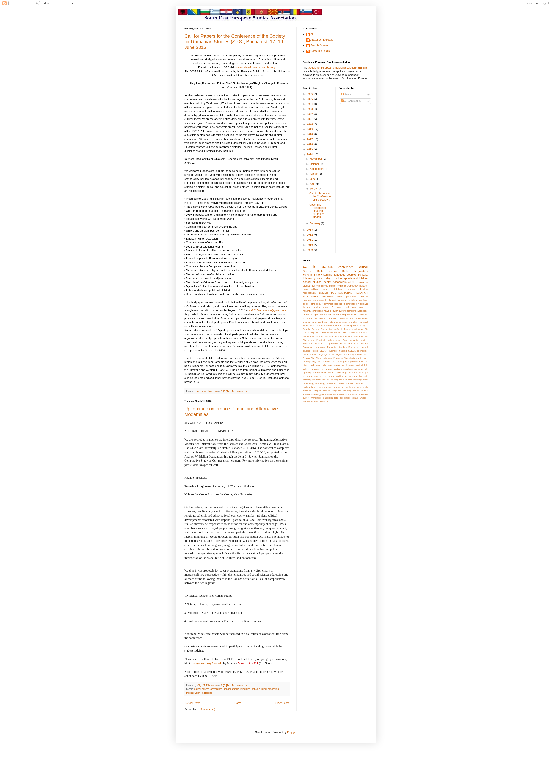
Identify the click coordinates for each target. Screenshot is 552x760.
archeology (352, 285)
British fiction (328, 322)
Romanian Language (314, 347)
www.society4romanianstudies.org (255, 67)
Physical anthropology (328, 340)
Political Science (194, 692)
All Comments (352, 101)
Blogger (291, 732)
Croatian (328, 325)
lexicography (351, 376)
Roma (343, 343)
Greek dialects (328, 329)
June (313, 179)
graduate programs (322, 369)
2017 (310, 139)
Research (307, 343)
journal (316, 372)
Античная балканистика (315, 401)
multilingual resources (341, 379)
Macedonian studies (313, 336)
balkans (363, 285)
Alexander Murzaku (321, 39)
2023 (310, 109)
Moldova (329, 336)
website (364, 398)
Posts (347, 94)
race (343, 387)
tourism (353, 394)
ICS (366, 329)
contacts (335, 361)
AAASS (354, 314)
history (318, 274)
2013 (310, 229)
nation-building (259, 689)
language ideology (358, 372)
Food (355, 325)
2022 (310, 114)
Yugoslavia (349, 358)
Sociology (351, 354)
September (316, 168)
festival (359, 365)
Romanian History (358, 343)
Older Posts (282, 703)
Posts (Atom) (207, 709)
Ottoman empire (359, 336)
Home (238, 703)
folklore (363, 278)
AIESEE (352, 282)
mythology (320, 383)
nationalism (273, 689)
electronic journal (331, 365)
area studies (323, 361)
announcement (310, 300)
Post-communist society (355, 340)
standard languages (357, 311)
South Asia (362, 354)
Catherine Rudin (320, 51)
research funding (358, 289)
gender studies (231, 689)
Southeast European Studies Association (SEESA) (337, 67)
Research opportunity (326, 343)
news (326, 311)
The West (316, 358)
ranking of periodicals (357, 387)
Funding (308, 274)
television (345, 394)
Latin (344, 333)
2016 (310, 144)
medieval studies (320, 379)
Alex (313, 34)
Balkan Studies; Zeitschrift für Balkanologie (343, 318)
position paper (333, 387)
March (314, 189)
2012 (310, 234)
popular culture (338, 311)
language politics (334, 376)
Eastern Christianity (342, 325)
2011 (310, 239)
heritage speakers (343, 369)
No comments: (240, 391)
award (322, 300)
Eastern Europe (320, 285)
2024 (310, 104)
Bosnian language (312, 322)
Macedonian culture (358, 333)
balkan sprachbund (346, 278)
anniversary (362, 358)
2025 (310, 99)
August (314, 173)
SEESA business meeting (333, 351)
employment (348, 365)
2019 (310, 129)
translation (316, 398)
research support (312, 390)
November (316, 158)
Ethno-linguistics (312, 278)
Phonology (308, 340)
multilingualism (360, 379)
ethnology (316, 303)
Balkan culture (328, 271)
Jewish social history (329, 333)
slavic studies (360, 390)
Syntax (306, 358)
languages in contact (357, 303)
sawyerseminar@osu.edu (207, 663)
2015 (310, 149)
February (315, 223)
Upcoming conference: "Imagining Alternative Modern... (317, 211)
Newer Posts (192, 703)
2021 (310, 119)
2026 (310, 93)
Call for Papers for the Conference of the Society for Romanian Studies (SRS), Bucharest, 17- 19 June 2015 (234, 41)
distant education (312, 365)
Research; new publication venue (345, 296)
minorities (245, 689)
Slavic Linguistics (336, 354)
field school (339, 303)
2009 (310, 249)
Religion (208, 692)
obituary (321, 387)
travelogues (343, 314)
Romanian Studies (337, 347)
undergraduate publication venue (340, 398)
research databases (332, 289)
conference (216, 689)
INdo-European (310, 333)
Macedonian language (315, 292)
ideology (358, 369)
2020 (310, 124)
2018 (310, 134)
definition (363, 361)
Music (332, 285)
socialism (307, 394)
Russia (315, 351)
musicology (308, 383)
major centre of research (329, 307)
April (313, 183)
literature (307, 307)
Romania (341, 285)
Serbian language (318, 354)
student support (311, 314)
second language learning (337, 390)
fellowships (327, 303)
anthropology (309, 361)
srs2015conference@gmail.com (267, 310)
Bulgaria (363, 274)
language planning (313, 376)
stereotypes (318, 394)
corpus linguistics (349, 361)
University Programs (333, 358)
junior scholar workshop (333, 372)
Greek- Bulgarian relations (349, 329)
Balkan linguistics (355, 271)
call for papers (201, 689)
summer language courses (339, 274)
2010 (310, 244)
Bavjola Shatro (319, 45)
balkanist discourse (337, 300)
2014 (310, 154)
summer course (328, 314)
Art (316, 318)
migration (351, 307)
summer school (332, 394)
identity (327, 281)
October (315, 163)
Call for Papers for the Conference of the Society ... (320, 196)
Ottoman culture (342, 336)
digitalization (354, 300)
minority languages (313, 311)
